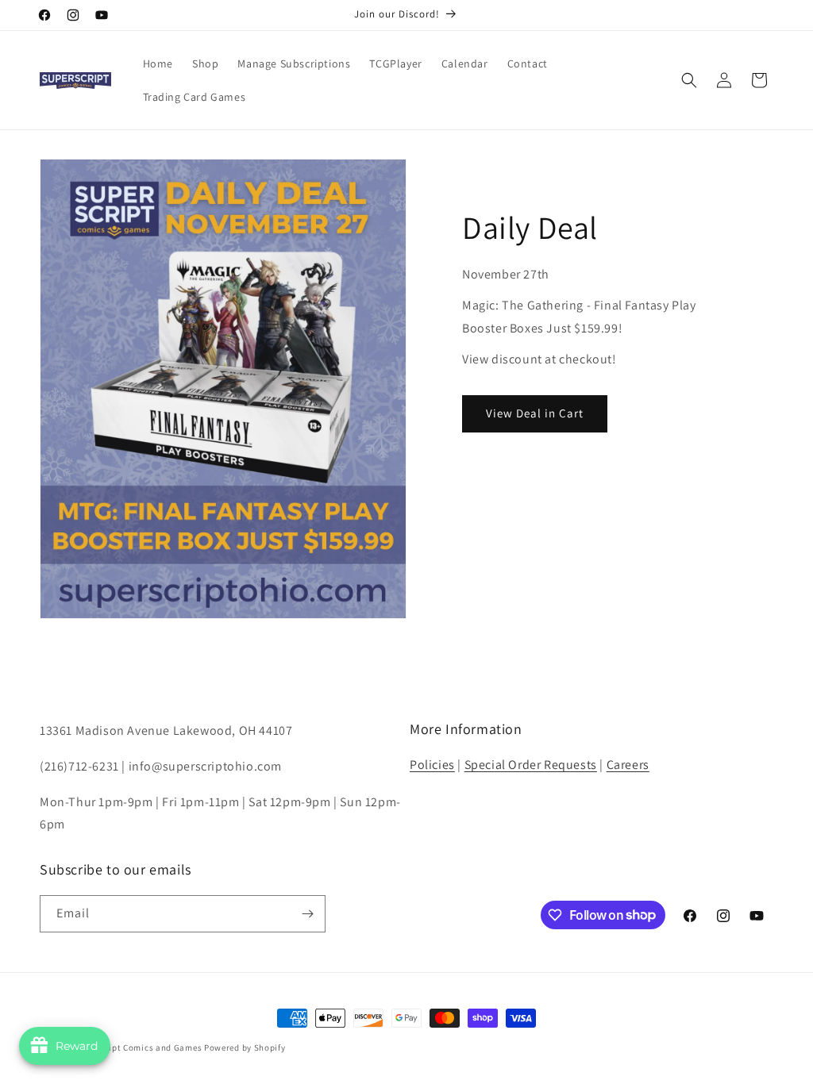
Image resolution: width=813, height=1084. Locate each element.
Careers (628, 764)
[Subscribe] (307, 913)
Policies (432, 764)
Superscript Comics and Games (137, 1047)
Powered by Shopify (245, 1047)
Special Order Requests (530, 764)
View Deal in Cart (535, 413)
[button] (689, 80)
